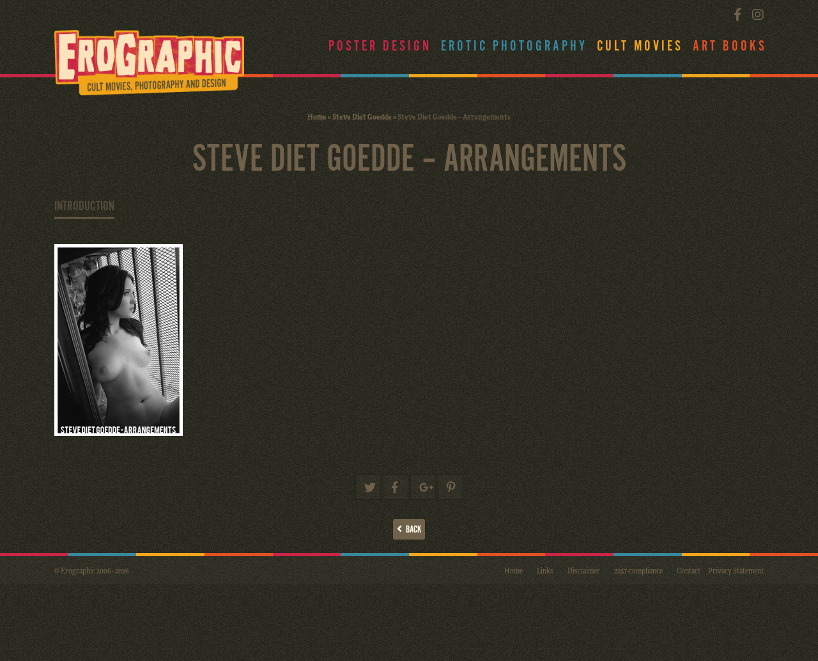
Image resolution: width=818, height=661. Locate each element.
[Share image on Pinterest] (450, 487)
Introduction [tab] (84, 206)
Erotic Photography (514, 46)
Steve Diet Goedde (362, 116)
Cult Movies (640, 46)
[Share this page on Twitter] (368, 487)
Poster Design (379, 46)
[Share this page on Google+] (423, 487)
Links (545, 570)
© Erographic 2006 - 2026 (91, 570)
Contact (688, 570)
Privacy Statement (736, 570)
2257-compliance (638, 570)
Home (317, 116)
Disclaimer (583, 570)
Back (411, 530)
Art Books (730, 46)
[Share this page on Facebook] (395, 487)
